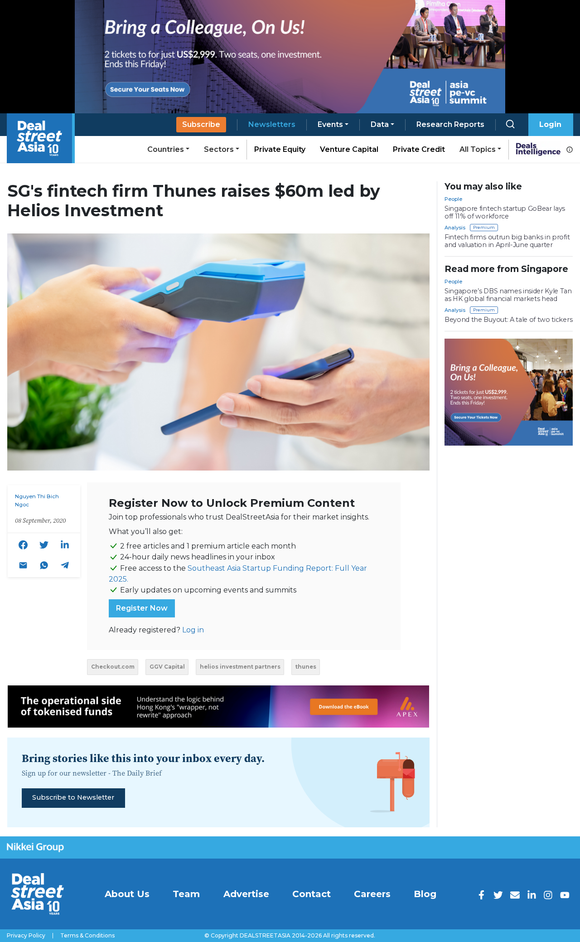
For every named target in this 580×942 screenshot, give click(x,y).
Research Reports (450, 124)
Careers (372, 894)
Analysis (455, 227)
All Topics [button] (477, 149)
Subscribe (201, 124)
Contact (311, 894)
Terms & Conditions (87, 935)
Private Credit (419, 149)
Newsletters (271, 124)
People (453, 199)
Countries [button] (165, 149)
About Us (127, 894)
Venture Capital (349, 149)
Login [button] (550, 124)
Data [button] (380, 124)
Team (186, 894)
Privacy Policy (26, 935)
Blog (425, 894)
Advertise (246, 894)
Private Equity (279, 149)
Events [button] (330, 124)
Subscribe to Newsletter (73, 797)
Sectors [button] (219, 149)
